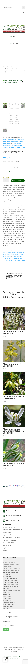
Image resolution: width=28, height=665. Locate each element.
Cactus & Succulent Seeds (11, 570)
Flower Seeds (11, 67)
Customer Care (7, 532)
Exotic (13, 145)
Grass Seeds (6, 592)
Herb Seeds (6, 594)
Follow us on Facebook (14, 511)
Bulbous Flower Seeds (13, 69)
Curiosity (19, 143)
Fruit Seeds (6, 588)
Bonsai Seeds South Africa (11, 564)
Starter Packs (7, 600)
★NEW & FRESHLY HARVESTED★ (11, 139)
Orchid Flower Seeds (11, 586)
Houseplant (18, 145)
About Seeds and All (9, 527)
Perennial (5, 147)
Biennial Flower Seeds (11, 580)
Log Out (5, 550)
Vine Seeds (6, 608)
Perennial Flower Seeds (11, 582)
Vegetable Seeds (8, 606)
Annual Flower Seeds (11, 578)
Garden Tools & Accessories (11, 590)
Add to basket (17, 181)
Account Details (7, 545)
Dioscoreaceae (7, 145)
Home (4, 67)
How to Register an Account (11, 537)
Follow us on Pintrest (13, 520)
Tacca (10, 147)
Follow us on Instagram (14, 515)
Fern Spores (6, 574)
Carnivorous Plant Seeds (10, 572)
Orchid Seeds (7, 596)
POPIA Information (8, 543)
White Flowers (21, 147)
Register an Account (9, 535)
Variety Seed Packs (8, 604)
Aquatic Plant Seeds (9, 562)
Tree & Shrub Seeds (9, 602)
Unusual (14, 147)
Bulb (15, 143)
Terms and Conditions (9, 540)
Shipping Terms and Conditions (12, 530)
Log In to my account (9, 548)
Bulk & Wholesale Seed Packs (11, 568)
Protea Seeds (7, 598)
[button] (22, 82)
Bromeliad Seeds (8, 566)
